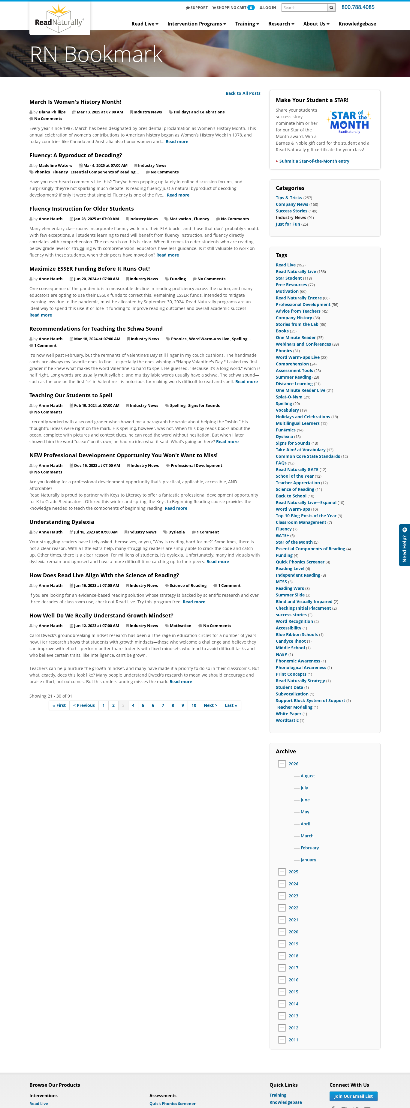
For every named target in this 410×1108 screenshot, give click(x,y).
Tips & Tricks (289, 197)
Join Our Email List (353, 1096)
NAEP (281, 654)
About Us (314, 23)
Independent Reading (298, 575)
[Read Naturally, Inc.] (59, 18)
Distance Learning (294, 383)
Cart (234, 7)
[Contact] (404, 545)
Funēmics (286, 430)
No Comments (48, 118)
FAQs (281, 463)
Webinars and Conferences (303, 344)
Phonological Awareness (301, 667)
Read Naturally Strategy (300, 680)
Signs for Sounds (204, 405)
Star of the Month (294, 542)
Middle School (290, 647)
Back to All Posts (243, 93)
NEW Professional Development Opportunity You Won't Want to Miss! (123, 455)
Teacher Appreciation (298, 482)
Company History (294, 317)
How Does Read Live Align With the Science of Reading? (104, 575)
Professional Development (196, 465)
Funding (178, 278)
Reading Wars (290, 588)
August (308, 776)
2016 (293, 980)
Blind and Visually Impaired (304, 601)
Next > (210, 705)
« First (59, 705)
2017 (293, 968)
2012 (293, 1028)
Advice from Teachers (298, 311)
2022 (293, 908)
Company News (292, 204)
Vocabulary (287, 410)
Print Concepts (291, 674)
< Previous (84, 705)
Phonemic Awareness (298, 661)
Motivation (180, 218)
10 (193, 705)
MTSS (281, 581)
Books (282, 331)
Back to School (291, 496)
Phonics (42, 172)
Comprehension (292, 364)
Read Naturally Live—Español (306, 502)
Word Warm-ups (293, 509)
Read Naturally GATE (297, 469)
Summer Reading (293, 377)
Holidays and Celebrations (199, 112)
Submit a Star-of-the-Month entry (314, 161)
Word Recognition (294, 621)
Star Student (289, 278)
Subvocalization (292, 694)
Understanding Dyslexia (61, 521)
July (304, 788)
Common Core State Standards (308, 456)
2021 (293, 920)
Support (199, 7)
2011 (293, 1040)
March (307, 836)
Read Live (142, 23)
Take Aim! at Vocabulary (301, 449)
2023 (293, 896)
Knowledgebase (357, 23)
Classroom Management (301, 522)
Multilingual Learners (298, 423)
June (305, 800)
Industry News (148, 112)
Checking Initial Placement (303, 608)
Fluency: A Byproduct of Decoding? (75, 155)
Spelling (239, 338)
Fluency (60, 172)
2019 (293, 944)
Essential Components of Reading (103, 172)
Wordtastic (287, 720)
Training (245, 23)
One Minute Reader (296, 337)
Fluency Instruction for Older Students (81, 208)
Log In (269, 7)
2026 (293, 764)
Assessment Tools (294, 370)
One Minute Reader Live (300, 390)
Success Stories (291, 211)
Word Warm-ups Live (209, 338)
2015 (293, 992)
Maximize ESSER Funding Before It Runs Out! (89, 268)
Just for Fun (288, 224)
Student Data (289, 687)
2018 (293, 956)
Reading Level (290, 568)
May (305, 812)
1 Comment (45, 345)
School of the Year (295, 476)
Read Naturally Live (296, 271)
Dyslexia (176, 532)
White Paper (288, 713)
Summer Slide (290, 595)
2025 (293, 872)
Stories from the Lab (297, 324)
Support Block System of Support (310, 700)
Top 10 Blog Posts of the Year (306, 515)
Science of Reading (188, 585)
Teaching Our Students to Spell (71, 395)
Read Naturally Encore (299, 298)
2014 (293, 1004)
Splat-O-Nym (289, 397)
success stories (291, 614)
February (310, 848)
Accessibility (288, 628)
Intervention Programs (194, 23)
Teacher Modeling (294, 707)
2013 (293, 1016)
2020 (293, 932)
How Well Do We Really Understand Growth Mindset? (101, 615)
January (308, 860)
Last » (231, 705)
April (305, 824)
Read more (177, 141)
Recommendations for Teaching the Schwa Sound (96, 328)
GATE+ (282, 535)
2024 (293, 884)
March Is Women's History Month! (75, 101)
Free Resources (291, 284)
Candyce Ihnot (291, 641)
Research (279, 23)
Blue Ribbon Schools (297, 634)
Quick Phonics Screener (300, 562)
